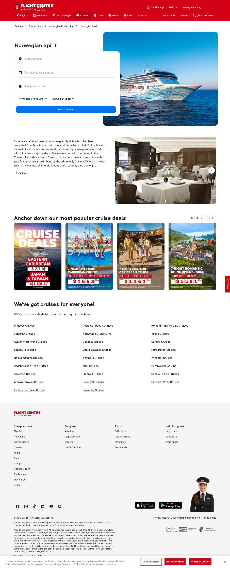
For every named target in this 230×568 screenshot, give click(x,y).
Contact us (171, 436)
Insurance (120, 442)
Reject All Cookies (175, 561)
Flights (24, 15)
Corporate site (72, 436)
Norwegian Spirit (61, 98)
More (140, 15)
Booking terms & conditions (185, 517)
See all (195, 218)
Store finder (172, 442)
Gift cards (120, 431)
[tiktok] (34, 506)
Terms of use (209, 517)
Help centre (172, 431)
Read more (22, 173)
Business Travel (22, 469)
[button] (227, 284)
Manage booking (192, 7)
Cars (129, 15)
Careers (68, 442)
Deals (115, 15)
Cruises (84, 15)
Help (171, 7)
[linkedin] (42, 506)
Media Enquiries (72, 447)
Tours (100, 15)
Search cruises (66, 109)
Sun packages (63, 15)
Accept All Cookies (200, 561)
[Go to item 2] (163, 201)
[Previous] (119, 170)
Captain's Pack (123, 436)
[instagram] (25, 506)
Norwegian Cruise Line (31, 98)
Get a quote (169, 15)
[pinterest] (59, 506)
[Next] (211, 170)
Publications (20, 474)
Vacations (41, 15)
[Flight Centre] (27, 413)
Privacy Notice (161, 517)
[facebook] (17, 506)
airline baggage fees (60, 546)
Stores (184, 15)
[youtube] (51, 506)
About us (69, 431)
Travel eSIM (121, 447)
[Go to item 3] (165, 201)
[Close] (224, 561)
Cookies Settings (151, 561)
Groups (18, 463)
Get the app (157, 7)
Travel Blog (20, 479)
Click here (59, 525)
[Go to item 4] (167, 201)
